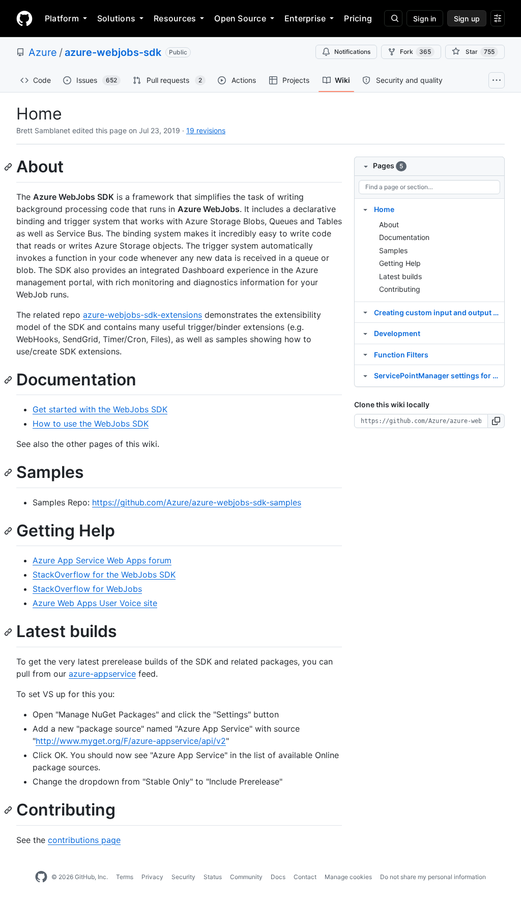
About (389, 224)
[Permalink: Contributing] (9, 810)
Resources (175, 18)
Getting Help (400, 263)
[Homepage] (24, 18)
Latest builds (400, 276)
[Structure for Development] (365, 333)
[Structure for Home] (365, 209)
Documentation (404, 237)
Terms (124, 877)
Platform (62, 18)
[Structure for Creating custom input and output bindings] (365, 312)
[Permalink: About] (9, 167)
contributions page (84, 840)
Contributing (399, 289)
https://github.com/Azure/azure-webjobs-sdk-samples (196, 502)
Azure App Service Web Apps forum (102, 560)
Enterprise (305, 18)
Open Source (240, 18)
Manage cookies (348, 877)
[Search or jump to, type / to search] (393, 18)
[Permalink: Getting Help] (9, 531)
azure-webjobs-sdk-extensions (142, 315)
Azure (42, 52)
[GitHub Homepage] (41, 877)
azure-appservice (102, 674)
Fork (415, 51)
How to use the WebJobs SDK (91, 423)
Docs (278, 877)
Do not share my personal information (433, 877)
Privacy (152, 877)
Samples (393, 250)
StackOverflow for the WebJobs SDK (104, 574)
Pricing (358, 18)
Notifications (352, 51)
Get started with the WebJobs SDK (100, 409)
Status (213, 877)
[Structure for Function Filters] (365, 354)
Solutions (116, 18)
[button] (496, 421)
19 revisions (205, 130)
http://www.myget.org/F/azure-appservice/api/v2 (131, 741)
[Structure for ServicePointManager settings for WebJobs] (365, 375)
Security (183, 877)
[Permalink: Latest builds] (9, 632)
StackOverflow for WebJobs (87, 589)
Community (246, 877)
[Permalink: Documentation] (9, 380)
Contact (305, 877)
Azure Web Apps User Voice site (95, 603)
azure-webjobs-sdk (113, 52)
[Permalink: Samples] (9, 473)
